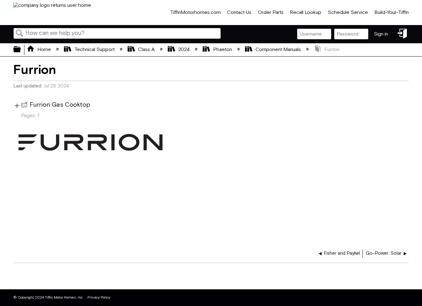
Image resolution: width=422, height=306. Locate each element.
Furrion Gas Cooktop (60, 105)
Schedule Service (348, 12)
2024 (184, 49)
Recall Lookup (305, 12)
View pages (17, 105)
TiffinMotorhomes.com (195, 12)
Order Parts (271, 12)
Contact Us (239, 12)
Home (44, 49)
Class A (146, 49)
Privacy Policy (98, 297)
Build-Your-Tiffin (391, 12)
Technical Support (94, 49)
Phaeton (222, 49)
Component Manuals (278, 49)
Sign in (381, 34)
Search (19, 33)
